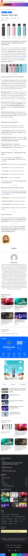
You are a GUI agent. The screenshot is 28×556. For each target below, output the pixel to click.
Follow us (3, 527)
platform (10, 192)
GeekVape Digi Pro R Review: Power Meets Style (20, 322)
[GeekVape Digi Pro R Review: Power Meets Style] (21, 315)
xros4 (16, 523)
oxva (20, 518)
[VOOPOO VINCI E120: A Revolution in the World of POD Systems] (7, 315)
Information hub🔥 (6, 477)
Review (7, 9)
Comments (22, 384)
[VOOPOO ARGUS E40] (5, 396)
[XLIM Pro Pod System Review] (5, 402)
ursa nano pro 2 (4, 521)
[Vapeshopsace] (7, 5)
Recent (13, 384)
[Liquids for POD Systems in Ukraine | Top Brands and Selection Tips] (7, 301)
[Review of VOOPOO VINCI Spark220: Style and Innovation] (21, 301)
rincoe (24, 518)
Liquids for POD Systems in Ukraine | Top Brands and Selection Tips (7, 307)
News (3, 479)
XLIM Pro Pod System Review (16, 400)
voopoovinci (10, 523)
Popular (4, 384)
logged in (8, 333)
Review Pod (11, 9)
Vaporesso (16, 521)
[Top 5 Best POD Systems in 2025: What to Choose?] (5, 494)
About (11, 547)
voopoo (14, 248)
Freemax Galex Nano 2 (6, 516)
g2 (12, 516)
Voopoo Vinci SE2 (5, 432)
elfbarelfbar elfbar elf (15, 514)
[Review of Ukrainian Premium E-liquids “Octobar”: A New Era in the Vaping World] (14, 499)
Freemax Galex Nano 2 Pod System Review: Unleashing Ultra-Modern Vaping (18, 390)
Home (3, 9)
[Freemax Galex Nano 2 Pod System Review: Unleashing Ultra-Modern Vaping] (5, 390)
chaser (3, 514)
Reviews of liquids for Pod (8, 485)
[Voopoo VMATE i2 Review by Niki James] (23, 505)
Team (15, 547)
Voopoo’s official (7, 48)
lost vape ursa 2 (10, 518)
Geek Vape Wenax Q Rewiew (19, 516)
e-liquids (7, 514)
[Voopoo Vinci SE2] (7, 427)
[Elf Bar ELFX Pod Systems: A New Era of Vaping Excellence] (14, 505)
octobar (15, 518)
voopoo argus (4, 523)
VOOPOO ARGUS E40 (15, 394)
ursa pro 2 (11, 521)
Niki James (5, 18)
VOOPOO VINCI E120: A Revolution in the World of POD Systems (7, 322)
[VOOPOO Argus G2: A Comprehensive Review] (5, 414)
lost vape (3, 518)
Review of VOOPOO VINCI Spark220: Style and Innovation (21, 307)
